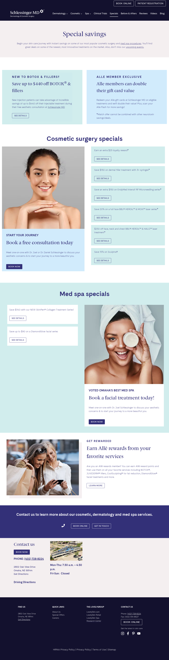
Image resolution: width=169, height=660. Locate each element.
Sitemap (112, 649)
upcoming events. (135, 47)
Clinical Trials (100, 13)
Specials (114, 13)
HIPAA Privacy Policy (64, 649)
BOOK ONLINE (124, 3)
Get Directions (21, 574)
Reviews (143, 13)
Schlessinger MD (56, 107)
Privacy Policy (84, 649)
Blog (162, 13)
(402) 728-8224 (34, 558)
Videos (153, 13)
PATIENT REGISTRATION (150, 3)
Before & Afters (129, 13)
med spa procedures (131, 43)
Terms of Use (99, 649)
